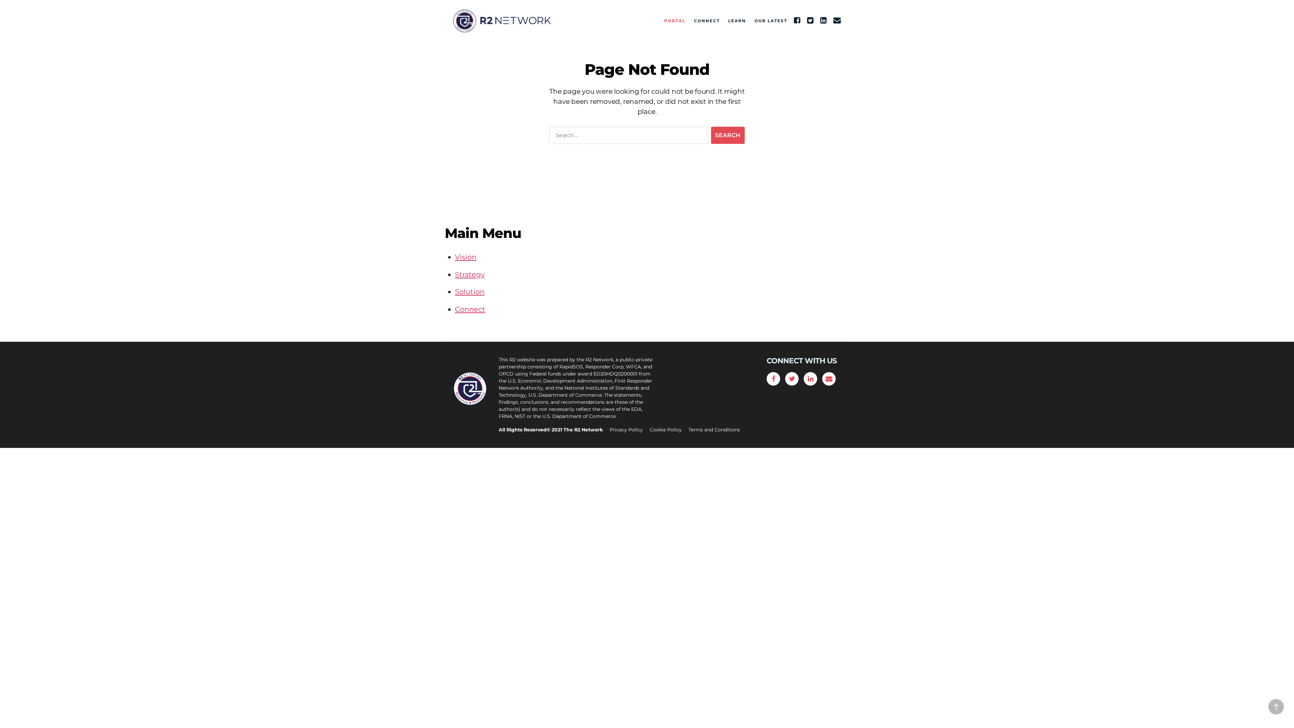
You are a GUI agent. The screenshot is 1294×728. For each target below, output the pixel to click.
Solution (470, 291)
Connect (707, 21)
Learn (737, 21)
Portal (674, 21)
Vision (465, 257)
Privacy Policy (626, 430)
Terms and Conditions (714, 430)
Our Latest (770, 21)
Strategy (470, 274)
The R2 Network (583, 430)
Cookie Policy (666, 430)
